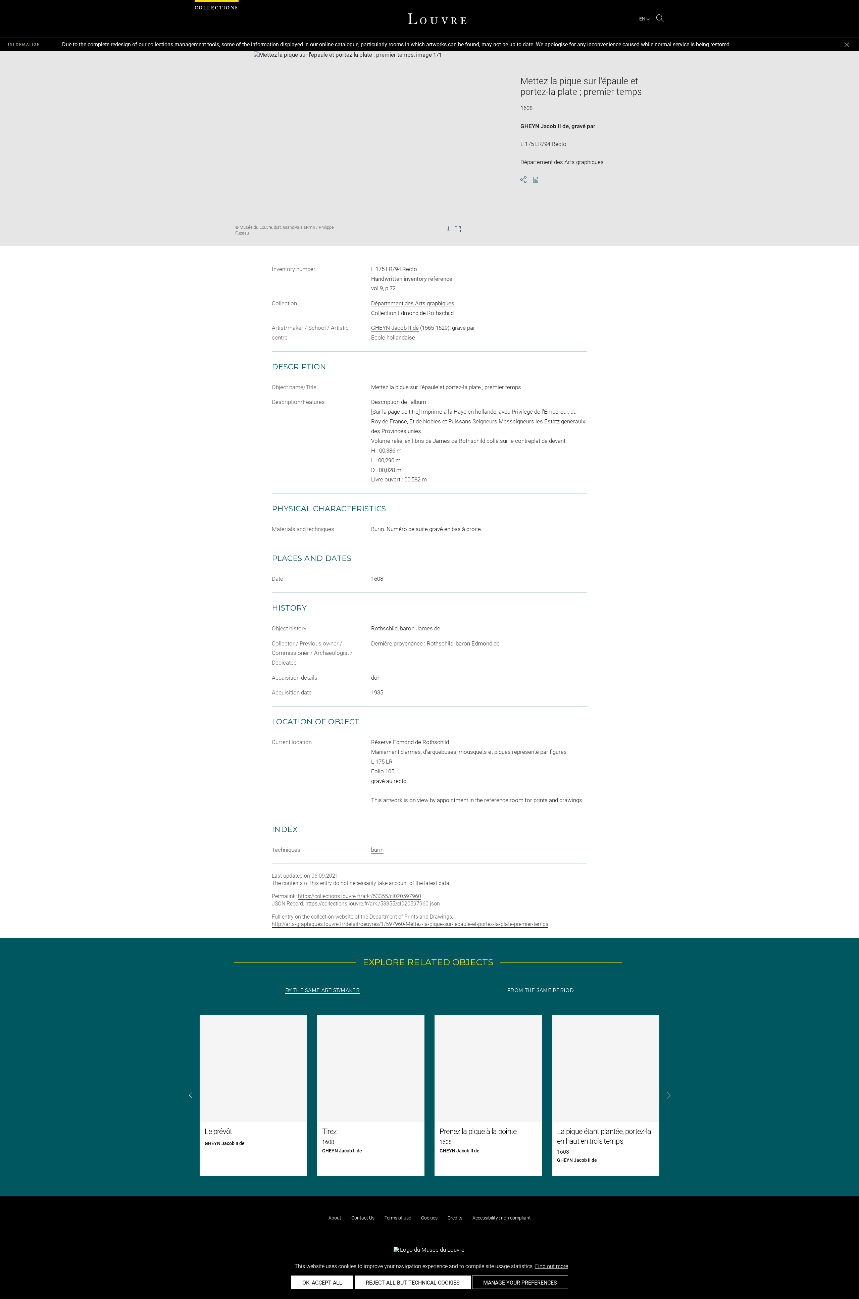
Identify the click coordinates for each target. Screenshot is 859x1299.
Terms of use (398, 1217)
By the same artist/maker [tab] (322, 990)
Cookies (429, 1217)
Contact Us (362, 1217)
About (335, 1217)
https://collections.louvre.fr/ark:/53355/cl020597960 (359, 896)
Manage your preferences (520, 1283)
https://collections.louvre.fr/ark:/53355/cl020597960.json (372, 903)
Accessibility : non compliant (501, 1217)
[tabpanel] (429, 1095)
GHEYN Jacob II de (544, 126)
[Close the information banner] (847, 45)
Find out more (551, 1266)
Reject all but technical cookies (413, 1283)
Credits (455, 1217)
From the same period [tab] (540, 990)
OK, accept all (322, 1283)
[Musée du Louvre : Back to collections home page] (437, 19)
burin (377, 849)
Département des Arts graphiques (412, 303)
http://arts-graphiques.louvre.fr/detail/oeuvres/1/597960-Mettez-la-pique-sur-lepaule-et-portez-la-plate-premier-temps (410, 924)
